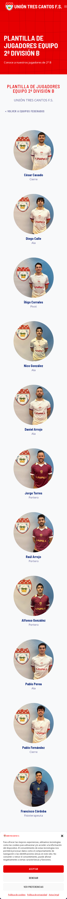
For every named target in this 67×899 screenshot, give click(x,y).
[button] (62, 836)
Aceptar (33, 868)
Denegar (33, 877)
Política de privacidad (37, 894)
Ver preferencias (33, 886)
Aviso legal (54, 894)
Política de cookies (17, 894)
